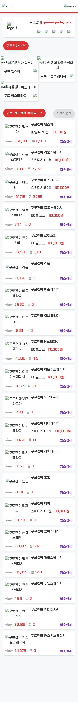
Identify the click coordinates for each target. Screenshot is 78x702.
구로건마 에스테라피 (45, 180)
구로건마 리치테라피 (45, 451)
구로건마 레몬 (40, 263)
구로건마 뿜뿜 (40, 477)
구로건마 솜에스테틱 (45, 531)
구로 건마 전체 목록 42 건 (24, 113)
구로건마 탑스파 (42, 124)
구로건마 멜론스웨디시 (47, 557)
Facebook (69, 31)
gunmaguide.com (57, 22)
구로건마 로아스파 (44, 236)
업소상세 (66, 141)
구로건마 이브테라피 (45, 316)
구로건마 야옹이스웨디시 (48, 370)
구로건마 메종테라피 (45, 289)
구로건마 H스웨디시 (45, 342)
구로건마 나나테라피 (45, 423)
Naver (39, 31)
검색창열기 (64, 114)
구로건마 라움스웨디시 (47, 152)
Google (46, 31)
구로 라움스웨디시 (53, 76)
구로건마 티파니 (42, 503)
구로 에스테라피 (15, 96)
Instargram (61, 31)
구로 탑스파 (12, 71)
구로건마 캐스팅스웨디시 (48, 636)
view (16, 141)
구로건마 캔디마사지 (45, 610)
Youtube (54, 31)
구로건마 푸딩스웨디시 (47, 583)
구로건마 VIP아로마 (45, 397)
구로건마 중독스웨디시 (47, 208)
